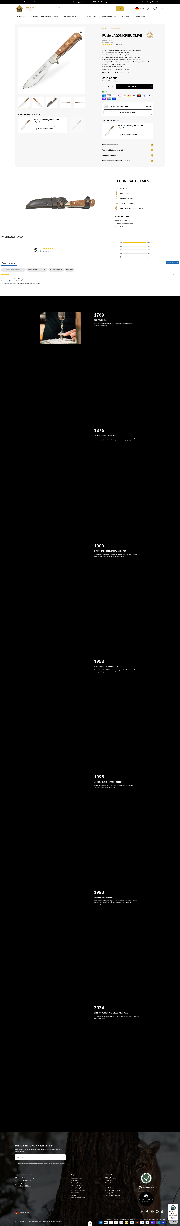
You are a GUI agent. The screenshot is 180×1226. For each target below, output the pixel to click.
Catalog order (109, 1193)
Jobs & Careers (110, 1183)
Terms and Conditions (78, 1190)
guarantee (74, 1180)
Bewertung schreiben (172, 262)
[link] (149, 8)
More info (62, 1163)
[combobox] (86, 8)
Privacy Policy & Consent (79, 1188)
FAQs (106, 1185)
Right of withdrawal (77, 1185)
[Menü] (176, 1205)
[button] (161, 8)
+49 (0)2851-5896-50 (25, 1181)
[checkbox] (69, 270)
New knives (21, 16)
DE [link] (140, 8)
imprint (73, 1195)
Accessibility (75, 1193)
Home (104, 28)
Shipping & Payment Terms (79, 1183)
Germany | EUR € (24, 1212)
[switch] (173, 1218)
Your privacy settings (78, 1197)
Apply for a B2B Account (112, 1195)
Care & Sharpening (111, 1188)
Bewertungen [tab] (9, 263)
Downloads (108, 1180)
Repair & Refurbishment (112, 1190)
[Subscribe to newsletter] (63, 1157)
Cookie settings (76, 1178)
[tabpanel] (90, 281)
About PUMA (140, 16)
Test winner (33, 16)
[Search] (120, 8)
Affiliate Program (110, 1178)
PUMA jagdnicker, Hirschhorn (46, 120)
